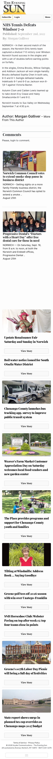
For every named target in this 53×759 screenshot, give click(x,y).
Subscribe (6, 17)
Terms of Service (20, 743)
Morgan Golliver (28, 116)
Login (17, 17)
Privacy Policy (34, 743)
